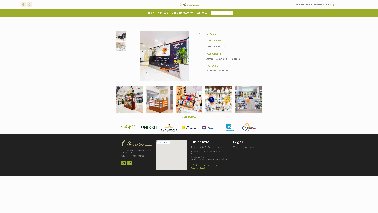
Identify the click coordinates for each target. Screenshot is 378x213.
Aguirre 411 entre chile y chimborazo (136, 151)
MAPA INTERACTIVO (182, 13)
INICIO (150, 13)
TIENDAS (163, 13)
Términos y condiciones (243, 147)
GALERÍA (202, 13)
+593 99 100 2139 (137, 156)
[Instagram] (29, 4)
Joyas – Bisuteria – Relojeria (224, 58)
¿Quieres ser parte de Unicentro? (204, 166)
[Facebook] (23, 4)
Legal (235, 149)
